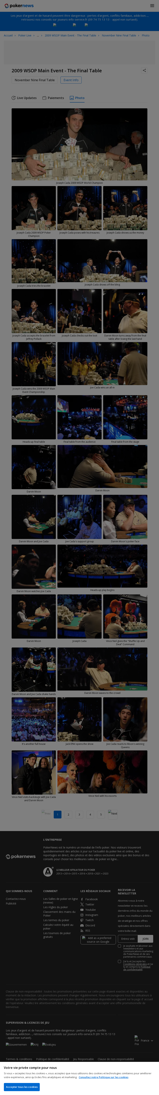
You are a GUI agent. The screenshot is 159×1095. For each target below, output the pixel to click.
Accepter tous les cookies (22, 1087)
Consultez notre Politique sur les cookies (103, 1077)
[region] (79, 1078)
